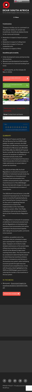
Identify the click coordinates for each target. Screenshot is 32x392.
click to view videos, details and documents (12, 78)
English (19, 1)
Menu (17, 17)
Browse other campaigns (10, 293)
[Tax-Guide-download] (16, 127)
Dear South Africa (16, 10)
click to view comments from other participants (13, 85)
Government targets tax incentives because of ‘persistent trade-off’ (15, 286)
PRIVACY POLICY (8, 385)
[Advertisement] (16, 321)
